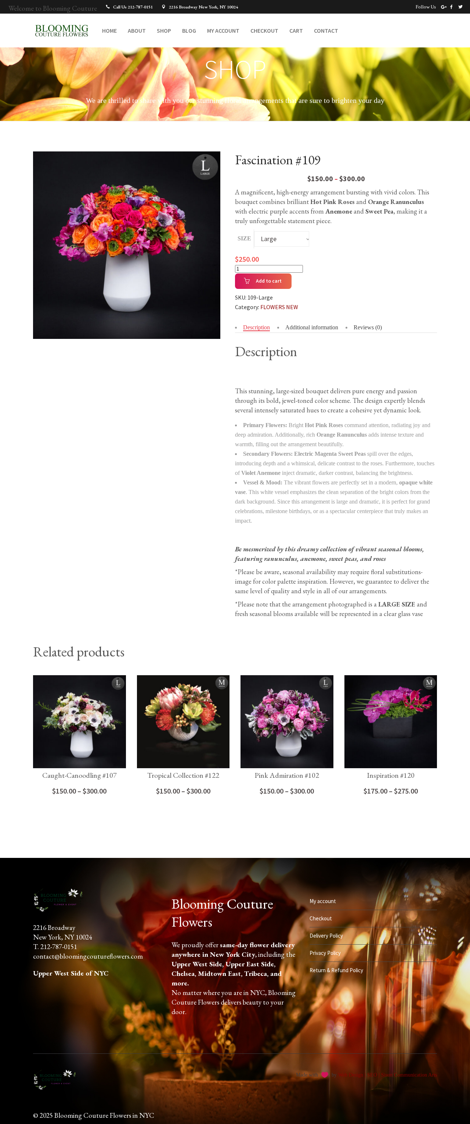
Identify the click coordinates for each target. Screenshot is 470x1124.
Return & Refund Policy (336, 970)
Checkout (321, 918)
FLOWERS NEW (279, 307)
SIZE (244, 238)
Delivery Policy (326, 935)
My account (323, 901)
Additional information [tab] (311, 327)
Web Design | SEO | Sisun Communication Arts (387, 1075)
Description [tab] (256, 327)
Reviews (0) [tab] (368, 327)
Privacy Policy (325, 952)
